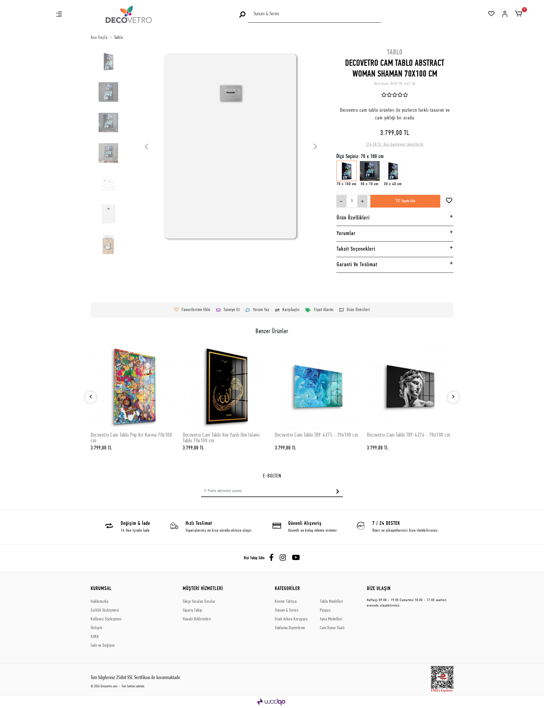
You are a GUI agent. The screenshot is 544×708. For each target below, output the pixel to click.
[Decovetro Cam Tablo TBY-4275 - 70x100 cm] (318, 386)
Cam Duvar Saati (332, 628)
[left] (91, 397)
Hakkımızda (99, 601)
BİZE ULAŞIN (379, 588)
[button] (59, 15)
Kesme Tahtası (286, 601)
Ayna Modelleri (331, 619)
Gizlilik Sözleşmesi (105, 610)
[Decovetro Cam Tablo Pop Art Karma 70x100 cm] (134, 386)
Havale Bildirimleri (197, 619)
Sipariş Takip (192, 610)
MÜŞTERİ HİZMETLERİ (203, 588)
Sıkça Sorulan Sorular (199, 601)
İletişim (96, 628)
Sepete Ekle (408, 201)
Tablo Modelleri (331, 601)
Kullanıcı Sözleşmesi (106, 619)
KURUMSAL (101, 588)
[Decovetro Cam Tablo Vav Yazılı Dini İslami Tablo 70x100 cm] (226, 386)
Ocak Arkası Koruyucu (291, 619)
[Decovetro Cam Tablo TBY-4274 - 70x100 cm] (410, 386)
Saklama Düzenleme (290, 628)
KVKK (95, 637)
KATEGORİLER (287, 588)
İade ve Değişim (103, 645)
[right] (453, 397)
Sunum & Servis (286, 610)
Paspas (325, 610)
